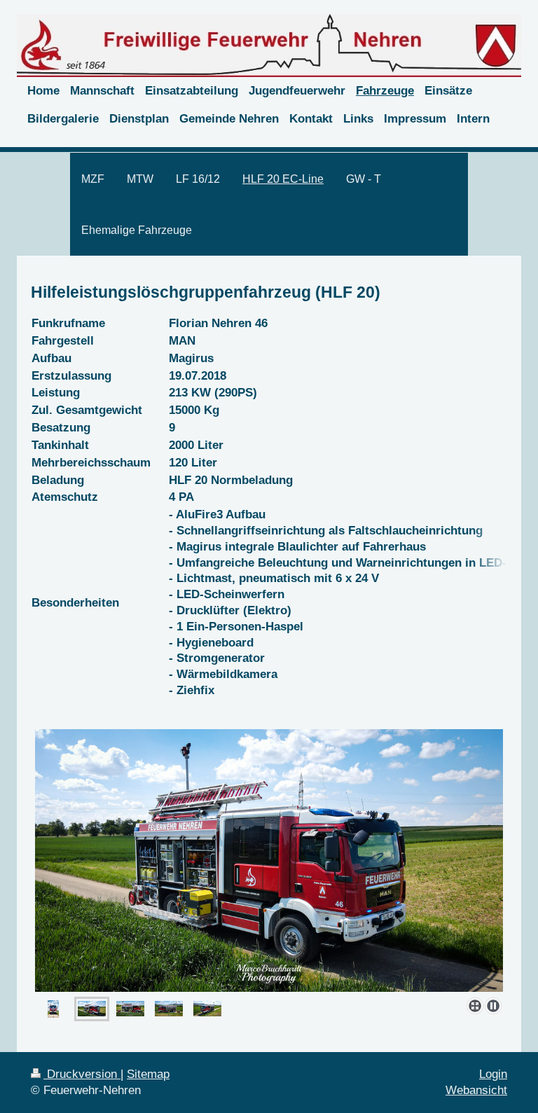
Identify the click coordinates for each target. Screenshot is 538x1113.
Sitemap (148, 1074)
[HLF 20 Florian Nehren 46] (269, 860)
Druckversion (81, 1074)
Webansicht (476, 1090)
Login (493, 1074)
